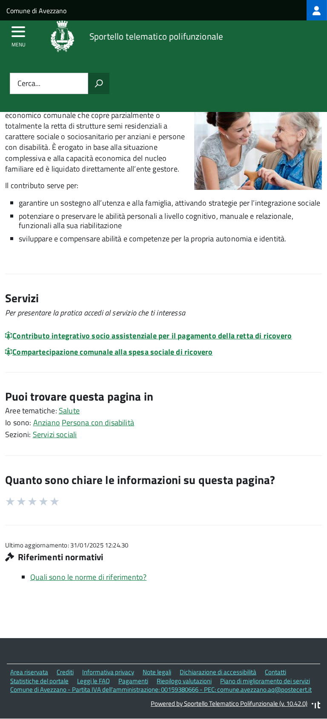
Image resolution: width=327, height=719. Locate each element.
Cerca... (28, 83)
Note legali (157, 672)
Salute (69, 410)
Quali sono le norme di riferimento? (88, 577)
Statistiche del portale (39, 681)
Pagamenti (133, 681)
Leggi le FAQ (93, 681)
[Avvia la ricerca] (98, 83)
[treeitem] (317, 10)
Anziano (46, 422)
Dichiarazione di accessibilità (218, 672)
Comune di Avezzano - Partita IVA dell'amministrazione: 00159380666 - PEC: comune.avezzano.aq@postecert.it (161, 689)
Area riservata (29, 672)
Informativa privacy (108, 672)
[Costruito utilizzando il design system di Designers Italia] (316, 706)
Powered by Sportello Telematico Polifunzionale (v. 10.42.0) (229, 703)
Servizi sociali (55, 434)
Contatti (275, 672)
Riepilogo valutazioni (184, 681)
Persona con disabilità (98, 422)
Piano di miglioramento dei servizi (265, 681)
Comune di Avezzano (36, 11)
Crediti (65, 672)
